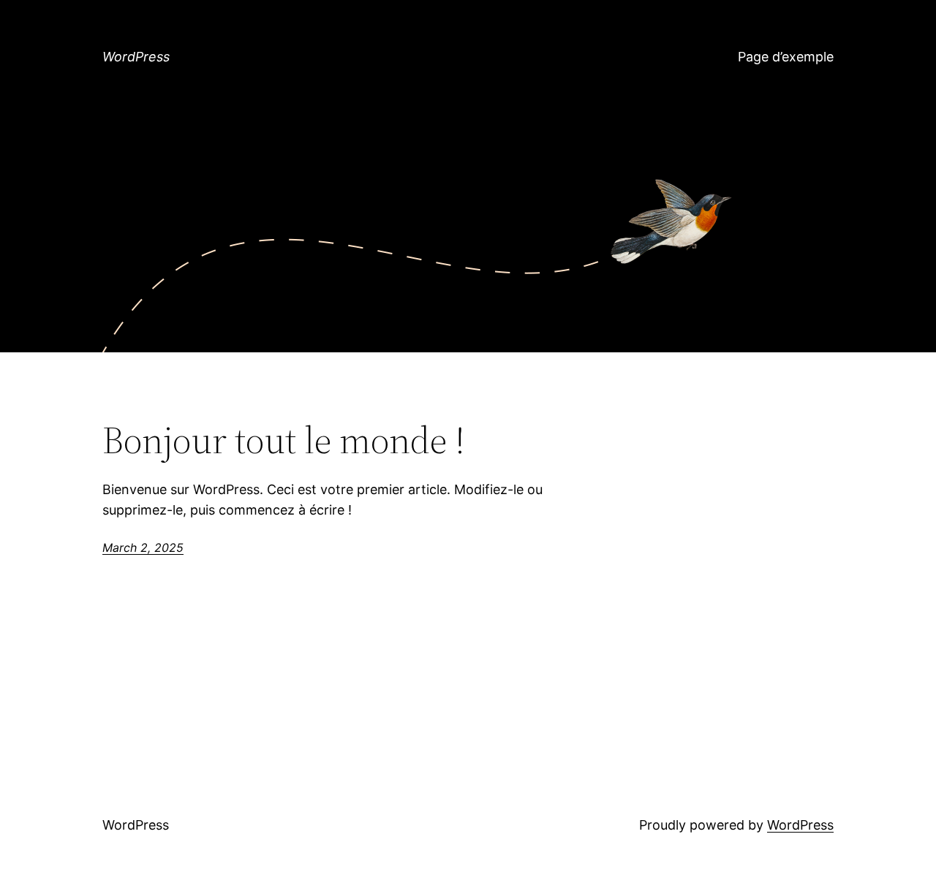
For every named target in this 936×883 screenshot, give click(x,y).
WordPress (136, 56)
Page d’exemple (786, 56)
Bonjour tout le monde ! (283, 440)
